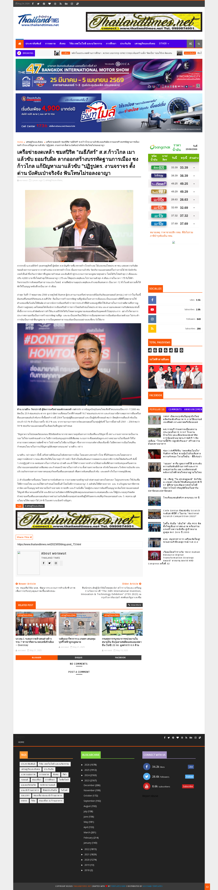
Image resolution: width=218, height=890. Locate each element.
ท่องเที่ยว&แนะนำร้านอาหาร (48, 795)
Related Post (25, 605)
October (88, 795)
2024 (87, 775)
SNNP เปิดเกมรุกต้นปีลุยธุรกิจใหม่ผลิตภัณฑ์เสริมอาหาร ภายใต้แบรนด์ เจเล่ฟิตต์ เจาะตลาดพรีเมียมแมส (182, 419)
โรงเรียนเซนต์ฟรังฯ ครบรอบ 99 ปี (181, 497)
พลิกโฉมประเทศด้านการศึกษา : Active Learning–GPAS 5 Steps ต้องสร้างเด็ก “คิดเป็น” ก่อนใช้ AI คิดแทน (95, 53)
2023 (87, 780)
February (88, 837)
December (89, 785)
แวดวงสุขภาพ (28, 774)
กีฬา (65, 774)
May (86, 821)
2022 (87, 849)
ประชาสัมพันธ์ (33, 43)
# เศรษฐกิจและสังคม (34, 505)
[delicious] (77, 3)
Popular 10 (157, 409)
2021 (87, 854)
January (88, 842)
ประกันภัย (125, 43)
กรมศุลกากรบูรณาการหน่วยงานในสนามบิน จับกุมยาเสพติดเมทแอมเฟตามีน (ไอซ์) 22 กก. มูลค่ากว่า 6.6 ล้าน (122, 642)
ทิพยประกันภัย (50, 790)
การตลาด (50, 43)
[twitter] (38, 3)
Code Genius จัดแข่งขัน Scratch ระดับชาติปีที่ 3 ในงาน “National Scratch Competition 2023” (181, 513)
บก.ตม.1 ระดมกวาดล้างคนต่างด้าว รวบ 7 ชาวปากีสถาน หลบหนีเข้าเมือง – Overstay (35, 642)
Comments (175, 409)
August (87, 806)
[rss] (60, 3)
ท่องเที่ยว (36, 780)
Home (20, 141)
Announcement (193, 410)
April (86, 827)
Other (163, 43)
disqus (78, 657)
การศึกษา (111, 43)
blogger (36, 657)
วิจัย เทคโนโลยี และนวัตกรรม (85, 43)
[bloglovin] (49, 3)
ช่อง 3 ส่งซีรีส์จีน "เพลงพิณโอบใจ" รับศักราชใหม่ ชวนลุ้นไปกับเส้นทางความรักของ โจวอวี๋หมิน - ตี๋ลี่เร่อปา (182, 453)
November (89, 790)
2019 (87, 864)
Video (24, 801)
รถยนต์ (24, 780)
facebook (120, 657)
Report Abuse (150, 796)
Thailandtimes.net (82, 886)
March (87, 832)
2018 (87, 870)
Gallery (25, 795)
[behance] (66, 3)
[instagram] (71, 3)
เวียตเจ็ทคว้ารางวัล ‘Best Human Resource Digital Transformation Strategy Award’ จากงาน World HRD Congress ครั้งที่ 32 (174, 558)
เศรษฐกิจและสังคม (145, 43)
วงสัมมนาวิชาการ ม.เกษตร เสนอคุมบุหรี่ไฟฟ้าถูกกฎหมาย (77, 640)
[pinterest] (43, 3)
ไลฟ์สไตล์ (64, 780)
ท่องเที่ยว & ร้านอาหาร (50, 801)
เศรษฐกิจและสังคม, (54, 180)
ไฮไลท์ (64, 790)
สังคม (63, 43)
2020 (87, 859)
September (90, 800)
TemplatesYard (118, 886)
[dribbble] (55, 3)
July (86, 811)
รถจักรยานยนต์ (47, 785)
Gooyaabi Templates (153, 886)
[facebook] (32, 3)
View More (136, 604)
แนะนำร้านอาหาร (30, 790)
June (86, 816)
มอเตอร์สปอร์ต (28, 785)
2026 (87, 764)
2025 (87, 769)
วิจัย (33, 801)
